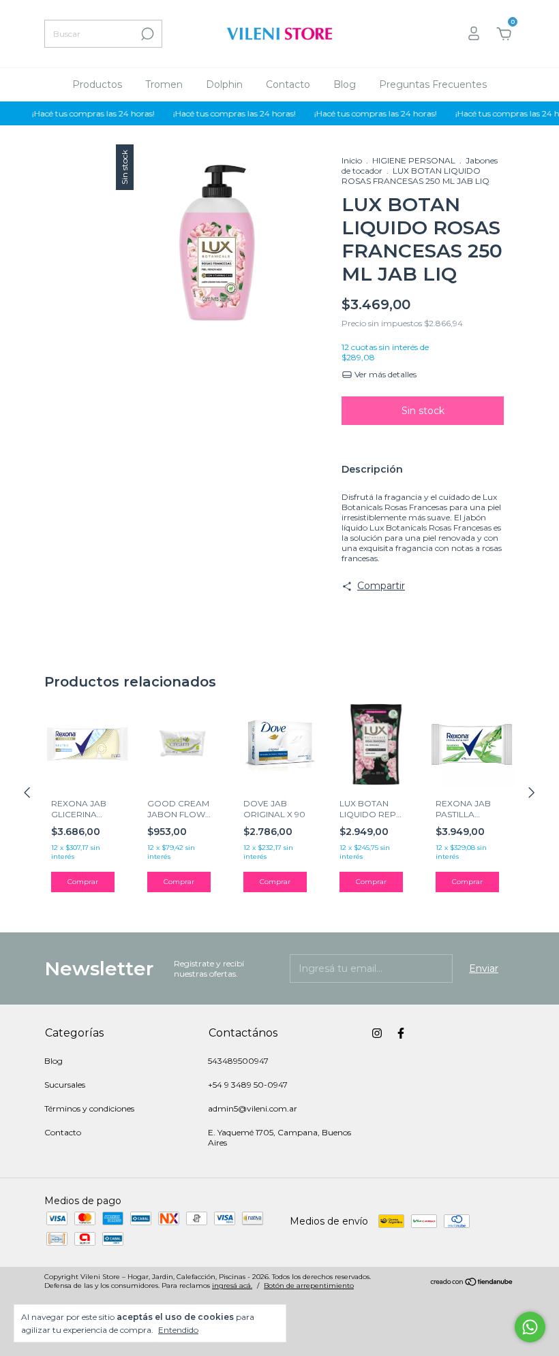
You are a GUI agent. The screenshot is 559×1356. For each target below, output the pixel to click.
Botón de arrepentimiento (309, 1285)
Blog (344, 84)
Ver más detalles (384, 374)
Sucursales (64, 1084)
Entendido (178, 1330)
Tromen (164, 84)
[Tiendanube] (472, 1282)
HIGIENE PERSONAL (413, 160)
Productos (97, 84)
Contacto (288, 84)
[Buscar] (146, 34)
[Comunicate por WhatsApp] (530, 1327)
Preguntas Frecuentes (433, 84)
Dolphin (224, 84)
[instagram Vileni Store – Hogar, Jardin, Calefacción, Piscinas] (377, 1033)
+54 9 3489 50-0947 (248, 1084)
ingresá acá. (232, 1285)
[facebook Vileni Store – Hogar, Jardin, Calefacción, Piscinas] (400, 1033)
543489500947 (238, 1061)
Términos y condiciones (89, 1108)
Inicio (352, 160)
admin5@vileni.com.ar (252, 1108)
